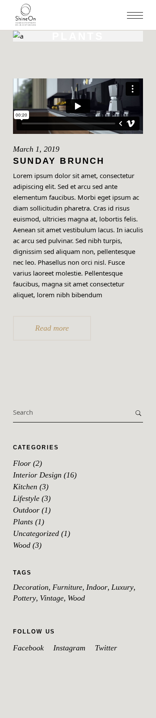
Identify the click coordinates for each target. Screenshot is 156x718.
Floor (22, 463)
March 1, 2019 (36, 149)
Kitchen (25, 486)
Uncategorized (36, 533)
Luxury (122, 587)
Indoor (96, 587)
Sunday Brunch (59, 161)
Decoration (31, 587)
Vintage (52, 598)
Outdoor (26, 510)
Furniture (67, 587)
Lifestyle (26, 498)
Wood (21, 545)
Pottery (24, 598)
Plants (23, 521)
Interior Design (37, 475)
